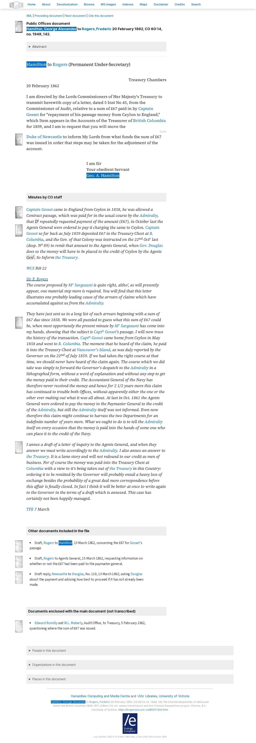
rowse (89, 4)
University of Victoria (174, 696)
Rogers (60, 64)
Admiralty (148, 215)
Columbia (34, 468)
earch (196, 4)
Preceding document (49, 15)
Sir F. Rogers (37, 279)
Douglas (78, 574)
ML (29, 15)
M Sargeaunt (80, 285)
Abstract (39, 47)
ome (32, 4)
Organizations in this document (54, 665)
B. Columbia (69, 344)
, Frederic (96, 29)
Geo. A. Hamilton (102, 175)
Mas (143, 4)
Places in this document (49, 679)
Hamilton (36, 64)
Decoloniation (67, 4)
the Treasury (66, 257)
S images (108, 4)
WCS (30, 268)
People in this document (49, 650)
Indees (127, 4)
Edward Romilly (46, 622)
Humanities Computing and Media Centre (100, 696)
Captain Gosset (39, 209)
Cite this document (100, 15)
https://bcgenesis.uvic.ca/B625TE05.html (143, 709)
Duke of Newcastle (44, 136)
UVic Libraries (147, 696)
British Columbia (149, 120)
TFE (29, 509)
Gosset (135, 542)
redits (180, 4)
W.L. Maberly (73, 622)
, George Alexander (51, 29)
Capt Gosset (105, 332)
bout (46, 4)
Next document (75, 15)
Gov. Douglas (151, 245)
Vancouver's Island (93, 350)
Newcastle (59, 574)
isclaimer (161, 4)
